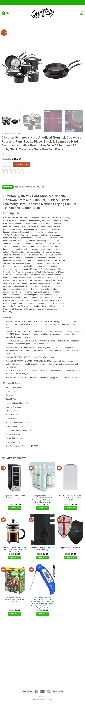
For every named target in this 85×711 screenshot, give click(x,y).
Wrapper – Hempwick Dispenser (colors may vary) (42, 549)
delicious (13, 266)
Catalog (42, 696)
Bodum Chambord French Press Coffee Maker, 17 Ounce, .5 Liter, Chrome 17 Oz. (14, 550)
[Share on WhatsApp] (4, 171)
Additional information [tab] (25, 187)
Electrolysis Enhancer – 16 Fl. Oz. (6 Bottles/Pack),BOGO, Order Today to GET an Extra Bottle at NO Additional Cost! (42, 499)
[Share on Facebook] (8, 171)
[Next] (80, 121)
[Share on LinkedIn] (23, 171)
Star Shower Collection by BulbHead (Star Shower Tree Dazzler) (14, 599)
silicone (9, 344)
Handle (8, 403)
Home (4, 134)
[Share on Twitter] (12, 171)
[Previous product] (8, 154)
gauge (62, 322)
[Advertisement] (42, 635)
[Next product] (3, 154)
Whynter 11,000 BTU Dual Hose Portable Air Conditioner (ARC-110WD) (70, 498)
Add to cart (21, 164)
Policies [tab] (40, 187)
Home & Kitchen (15, 134)
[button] (3, 13)
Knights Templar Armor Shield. (70, 548)
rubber (17, 255)
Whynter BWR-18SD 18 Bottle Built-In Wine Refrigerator (14, 497)
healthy (20, 266)
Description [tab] (8, 187)
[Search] (8, 13)
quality (59, 235)
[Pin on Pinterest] (19, 171)
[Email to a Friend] (15, 171)
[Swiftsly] (42, 13)
